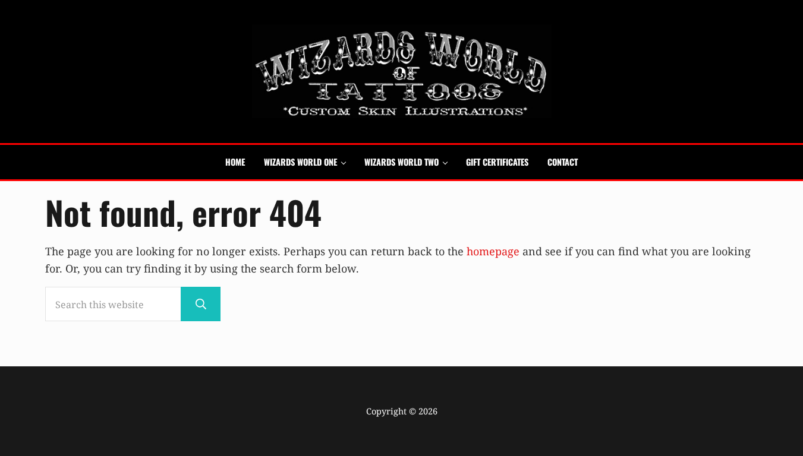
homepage (493, 251)
